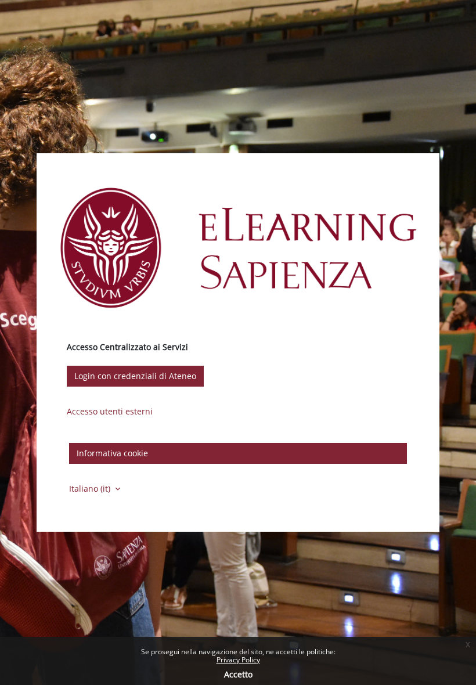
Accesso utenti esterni (110, 411)
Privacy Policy (238, 660)
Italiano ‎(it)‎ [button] (91, 488)
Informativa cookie (112, 453)
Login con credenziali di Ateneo (135, 375)
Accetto (238, 674)
